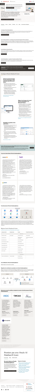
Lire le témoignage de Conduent (6, 177)
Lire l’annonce (31, 147)
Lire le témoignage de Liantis (23, 173)
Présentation (2, 24)
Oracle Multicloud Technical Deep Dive (6, 49)
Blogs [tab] (10, 357)
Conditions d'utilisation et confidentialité (10, 385)
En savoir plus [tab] (6, 357)
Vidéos (19, 24)
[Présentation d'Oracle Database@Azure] (29, 10)
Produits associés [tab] (14, 357)
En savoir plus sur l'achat (7, 139)
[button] (1, 1)
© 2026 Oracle (2, 385)
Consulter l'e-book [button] (4, 44)
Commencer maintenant (17, 19)
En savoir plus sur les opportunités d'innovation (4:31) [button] (8, 96)
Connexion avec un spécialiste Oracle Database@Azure (8, 19)
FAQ (16, 24)
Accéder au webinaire (31, 68)
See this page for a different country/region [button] (11, 9)
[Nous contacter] (33, 1)
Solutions (10, 24)
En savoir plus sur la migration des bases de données (24, 118)
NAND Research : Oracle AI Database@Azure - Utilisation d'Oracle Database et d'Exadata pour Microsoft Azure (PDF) (25, 367)
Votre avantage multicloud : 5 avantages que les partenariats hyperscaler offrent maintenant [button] (15, 39)
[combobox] (19, 2)
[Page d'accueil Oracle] (6, 1)
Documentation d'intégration (25, 24)
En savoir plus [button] (4, 315)
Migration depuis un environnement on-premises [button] (7, 264)
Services (6, 24)
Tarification (13, 24)
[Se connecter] (31, 1)
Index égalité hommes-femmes (19, 385)
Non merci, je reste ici (17, 7)
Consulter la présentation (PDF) (5, 34)
